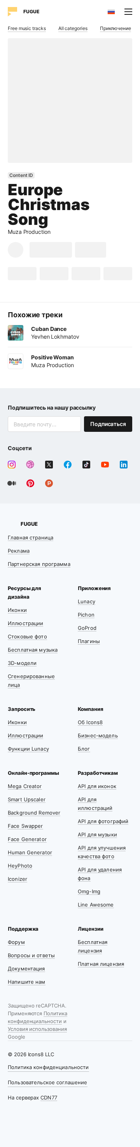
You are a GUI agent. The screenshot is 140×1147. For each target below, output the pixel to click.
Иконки (17, 610)
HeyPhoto (20, 865)
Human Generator (30, 852)
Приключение (115, 28)
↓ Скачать (51, 249)
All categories (73, 28)
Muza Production (29, 231)
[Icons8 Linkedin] (123, 464)
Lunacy (86, 601)
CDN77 (48, 1097)
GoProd (87, 628)
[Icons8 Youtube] (105, 464)
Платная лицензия (101, 964)
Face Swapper (25, 826)
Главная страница (30, 537)
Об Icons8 (90, 722)
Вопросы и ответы (31, 955)
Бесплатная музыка (33, 650)
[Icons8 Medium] (11, 483)
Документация (26, 968)
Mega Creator (25, 786)
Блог (84, 749)
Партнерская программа (39, 564)
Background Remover (34, 812)
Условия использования (37, 1029)
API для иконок (97, 786)
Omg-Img (89, 891)
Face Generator (27, 839)
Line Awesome (96, 904)
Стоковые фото (27, 636)
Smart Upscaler (27, 799)
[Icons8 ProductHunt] (49, 483)
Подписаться (108, 424)
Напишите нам (27, 982)
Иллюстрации (25, 623)
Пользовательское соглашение (48, 1082)
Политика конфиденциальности (48, 1067)
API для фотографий (103, 821)
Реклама (19, 551)
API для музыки (97, 834)
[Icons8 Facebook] (67, 464)
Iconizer (17, 879)
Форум (16, 942)
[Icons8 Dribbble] (30, 464)
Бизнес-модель (98, 735)
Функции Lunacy (28, 749)
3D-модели (22, 663)
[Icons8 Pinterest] (30, 483)
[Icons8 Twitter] (49, 464)
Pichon (86, 614)
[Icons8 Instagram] (11, 464)
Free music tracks (27, 28)
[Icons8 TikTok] (86, 464)
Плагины (89, 641)
